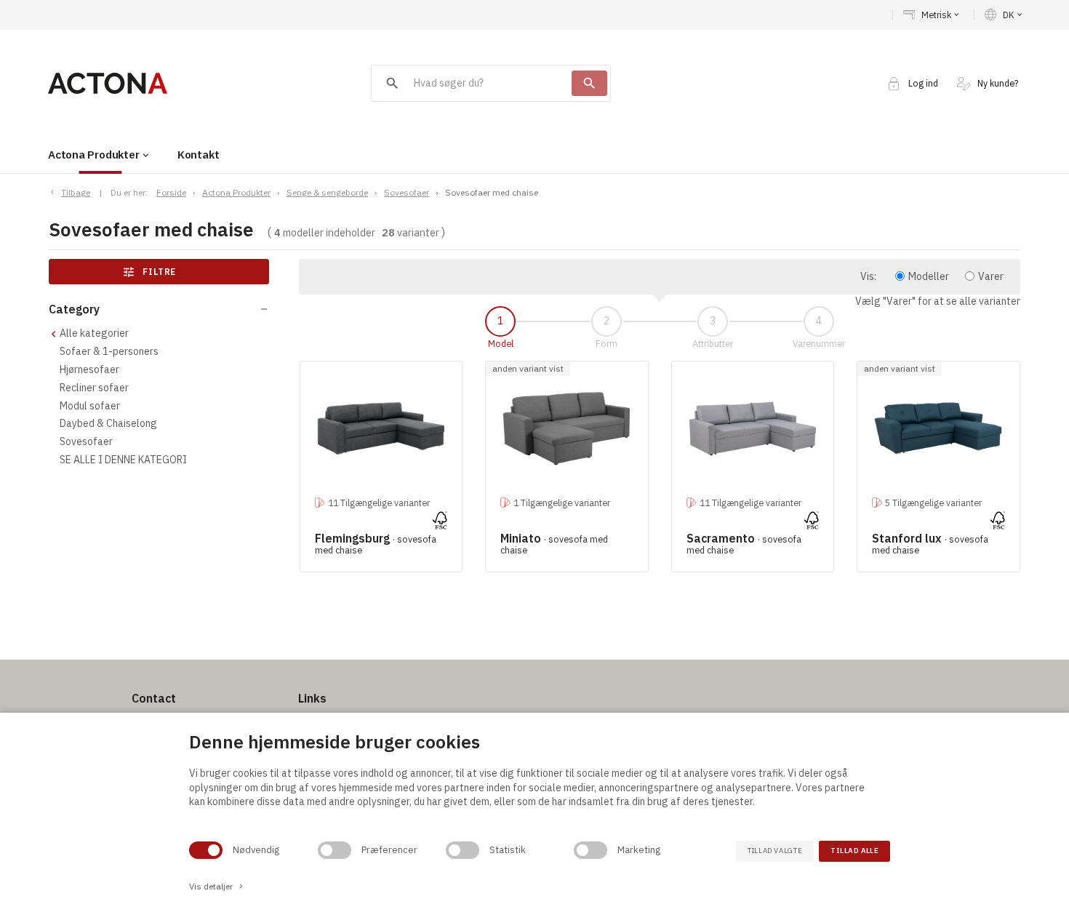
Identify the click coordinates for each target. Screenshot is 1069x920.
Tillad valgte (775, 850)
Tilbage (75, 192)
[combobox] (471, 83)
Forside (171, 192)
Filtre (149, 272)
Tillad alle (854, 850)
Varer (991, 276)
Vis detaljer (217, 886)
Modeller (928, 276)
